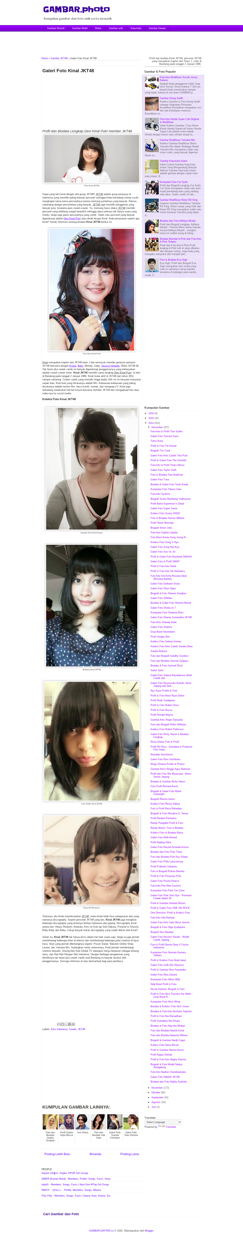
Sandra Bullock (159, 651)
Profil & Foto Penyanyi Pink (166, 876)
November (157, 1087)
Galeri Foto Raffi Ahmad (164, 837)
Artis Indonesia (59, 1029)
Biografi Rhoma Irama (162, 799)
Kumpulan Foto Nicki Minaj (165, 1001)
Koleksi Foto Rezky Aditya (165, 803)
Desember (157, 427)
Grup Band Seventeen (163, 631)
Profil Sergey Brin (160, 636)
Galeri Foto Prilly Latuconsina (167, 861)
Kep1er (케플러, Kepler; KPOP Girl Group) (65, 1173)
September (157, 1097)
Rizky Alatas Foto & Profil (165, 741)
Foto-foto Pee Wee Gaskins (166, 885)
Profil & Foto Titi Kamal (163, 445)
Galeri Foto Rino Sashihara (165, 759)
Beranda (95, 1154)
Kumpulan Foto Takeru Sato (166, 489)
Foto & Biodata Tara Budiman (167, 474)
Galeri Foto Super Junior (164, 508)
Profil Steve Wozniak (162, 522)
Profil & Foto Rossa (161, 710)
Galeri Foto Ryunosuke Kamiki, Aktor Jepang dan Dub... (171, 685)
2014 (151, 423)
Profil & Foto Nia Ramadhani (166, 1016)
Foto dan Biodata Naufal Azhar (167, 1030)
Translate (171, 1126)
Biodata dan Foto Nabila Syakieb (169, 1081)
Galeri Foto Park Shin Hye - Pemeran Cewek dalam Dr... (171, 897)
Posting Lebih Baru (57, 1154)
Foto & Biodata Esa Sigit (173, 259)
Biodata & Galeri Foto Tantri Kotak (169, 484)
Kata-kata (136, 28)
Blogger (149, 1230)
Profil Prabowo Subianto (164, 866)
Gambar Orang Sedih (171, 98)
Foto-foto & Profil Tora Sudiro (167, 431)
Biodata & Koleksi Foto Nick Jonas (170, 1006)
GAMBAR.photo (76, 9)
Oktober (156, 1092)
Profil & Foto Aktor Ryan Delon (167, 695)
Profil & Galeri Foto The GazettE (168, 460)
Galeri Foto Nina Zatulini (164, 974)
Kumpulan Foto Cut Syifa (174, 182)
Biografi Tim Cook (160, 450)
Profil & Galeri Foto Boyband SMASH (171, 556)
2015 (151, 418)
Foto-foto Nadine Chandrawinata (168, 1072)
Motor (98, 28)
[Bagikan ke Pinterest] (73, 1024)
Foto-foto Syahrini (160, 493)
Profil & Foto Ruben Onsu (165, 705)
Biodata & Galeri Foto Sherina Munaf (171, 602)
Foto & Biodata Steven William (167, 518)
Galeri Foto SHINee (161, 598)
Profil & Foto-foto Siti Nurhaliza (168, 571)
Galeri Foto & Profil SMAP (165, 561)
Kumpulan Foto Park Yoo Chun (168, 890)
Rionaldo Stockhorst (162, 754)
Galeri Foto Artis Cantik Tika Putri (169, 455)
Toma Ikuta (157, 440)
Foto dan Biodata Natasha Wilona (169, 1035)
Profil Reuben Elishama (163, 818)
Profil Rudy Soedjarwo (163, 700)
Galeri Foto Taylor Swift (163, 470)
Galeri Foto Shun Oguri (163, 588)
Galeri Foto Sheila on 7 (163, 607)
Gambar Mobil (80, 28)
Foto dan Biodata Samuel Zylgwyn (169, 660)
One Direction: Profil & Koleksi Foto (170, 912)
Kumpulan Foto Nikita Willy (165, 979)
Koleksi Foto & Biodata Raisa (167, 832)
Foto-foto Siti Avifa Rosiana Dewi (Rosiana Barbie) (169, 577)
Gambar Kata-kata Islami (173, 160)
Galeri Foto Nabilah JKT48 (165, 1076)
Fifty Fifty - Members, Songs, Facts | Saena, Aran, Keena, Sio (76, 1195)
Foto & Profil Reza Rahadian (166, 808)
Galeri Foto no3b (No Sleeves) (167, 965)
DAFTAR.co (107, 1230)
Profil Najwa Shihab (161, 1054)
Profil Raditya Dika (161, 842)
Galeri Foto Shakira (161, 627)
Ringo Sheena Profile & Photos (168, 764)
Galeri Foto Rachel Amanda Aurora (170, 847)
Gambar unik (116, 28)
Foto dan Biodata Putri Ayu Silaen (169, 856)
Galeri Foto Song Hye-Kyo (165, 547)
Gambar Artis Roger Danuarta (167, 719)
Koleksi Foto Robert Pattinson (167, 729)
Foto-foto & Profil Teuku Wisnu (167, 465)
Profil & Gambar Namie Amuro (167, 1049)
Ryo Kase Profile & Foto (164, 690)
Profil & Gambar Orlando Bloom (168, 903)
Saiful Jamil (157, 670)
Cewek (72, 1029)
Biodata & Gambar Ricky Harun (168, 781)
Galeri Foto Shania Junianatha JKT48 (171, 617)
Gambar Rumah (56, 28)
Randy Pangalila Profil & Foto (167, 823)
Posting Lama (129, 1154)
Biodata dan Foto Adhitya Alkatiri (178, 220)
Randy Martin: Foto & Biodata (167, 827)
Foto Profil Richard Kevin (164, 786)
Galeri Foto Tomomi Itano (164, 436)
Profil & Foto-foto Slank (163, 566)
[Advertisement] (121, 41)
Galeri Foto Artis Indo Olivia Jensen (170, 922)
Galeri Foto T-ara (160, 479)
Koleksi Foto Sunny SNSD (165, 513)
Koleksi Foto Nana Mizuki (165, 1045)
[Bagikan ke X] (66, 1024)
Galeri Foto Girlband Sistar (165, 583)
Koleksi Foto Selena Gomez (166, 641)
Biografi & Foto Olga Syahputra (168, 927)
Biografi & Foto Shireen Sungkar (168, 593)
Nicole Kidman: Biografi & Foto (168, 989)
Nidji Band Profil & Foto (163, 984)
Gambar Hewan (157, 28)
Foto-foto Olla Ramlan (163, 917)
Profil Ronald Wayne (162, 714)
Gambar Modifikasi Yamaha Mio (177, 140)
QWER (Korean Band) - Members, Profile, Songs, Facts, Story (76, 1178)
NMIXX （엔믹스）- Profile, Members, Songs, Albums (71, 1190)
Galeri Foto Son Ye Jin (163, 551)
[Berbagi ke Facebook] (70, 1024)
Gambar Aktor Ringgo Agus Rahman (170, 769)
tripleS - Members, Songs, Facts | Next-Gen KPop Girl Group (75, 1184)
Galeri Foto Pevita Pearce (165, 881)
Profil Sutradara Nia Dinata (165, 1020)
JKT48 (81, 1029)
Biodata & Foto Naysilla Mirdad (168, 1025)
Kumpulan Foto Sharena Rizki (167, 612)
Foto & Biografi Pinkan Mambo (167, 871)
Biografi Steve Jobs (161, 527)
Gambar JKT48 (59, 58)
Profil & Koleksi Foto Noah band (168, 960)
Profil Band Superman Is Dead (167, 503)
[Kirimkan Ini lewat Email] (59, 1024)
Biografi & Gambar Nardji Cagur (168, 1040)
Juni (154, 1107)
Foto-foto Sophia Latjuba (164, 532)
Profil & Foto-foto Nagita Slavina (168, 1059)
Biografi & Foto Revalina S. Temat (169, 813)
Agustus (156, 1102)
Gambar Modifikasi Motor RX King (178, 199)
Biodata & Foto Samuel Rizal (166, 665)
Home (44, 58)
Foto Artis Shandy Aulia (163, 622)
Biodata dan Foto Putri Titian (166, 851)
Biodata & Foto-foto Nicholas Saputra (171, 1011)
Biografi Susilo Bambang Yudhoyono (171, 498)
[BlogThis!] (62, 1024)
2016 (151, 413)
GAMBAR (94, 1230)
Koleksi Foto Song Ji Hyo (165, 542)
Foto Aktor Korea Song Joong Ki (168, 537)
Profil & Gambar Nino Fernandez (168, 969)
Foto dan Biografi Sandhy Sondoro (169, 655)
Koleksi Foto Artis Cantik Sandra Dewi (172, 646)
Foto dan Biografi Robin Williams (168, 724)
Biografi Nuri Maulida (162, 932)
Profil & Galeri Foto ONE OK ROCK (170, 907)
